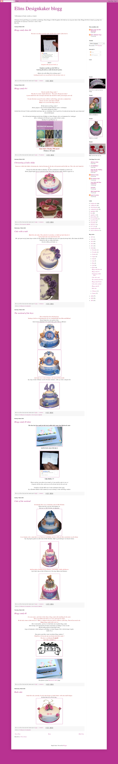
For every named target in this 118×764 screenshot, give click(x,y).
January (94, 293)
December (94, 250)
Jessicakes (93, 187)
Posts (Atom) (24, 736)
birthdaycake (22, 306)
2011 (92, 246)
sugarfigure (93, 211)
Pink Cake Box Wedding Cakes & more (96, 170)
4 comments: (41, 604)
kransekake (93, 222)
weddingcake (93, 205)
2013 (92, 241)
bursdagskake (28, 306)
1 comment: (41, 80)
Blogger (65, 745)
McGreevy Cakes (94, 162)
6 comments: (41, 222)
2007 (92, 300)
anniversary (93, 221)
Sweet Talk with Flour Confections (96, 183)
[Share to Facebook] (51, 81)
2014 (92, 239)
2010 (92, 248)
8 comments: (41, 684)
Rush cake (18, 692)
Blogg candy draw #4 (22, 30)
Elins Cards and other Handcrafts (96, 30)
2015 (92, 237)
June (93, 261)
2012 (92, 243)
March (94, 267)
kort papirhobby (94, 219)
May (93, 263)
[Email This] (46, 81)
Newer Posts (17, 734)
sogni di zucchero (95, 195)
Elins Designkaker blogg (38, 8)
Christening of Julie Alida (24, 162)
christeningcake (22, 224)
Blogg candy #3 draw (22, 421)
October (94, 254)
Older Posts (81, 734)
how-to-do (93, 226)
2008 (92, 298)
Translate (100, 45)
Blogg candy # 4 (20, 88)
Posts (92, 52)
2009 (92, 296)
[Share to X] (49, 81)
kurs (91, 213)
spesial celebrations (95, 230)
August (94, 256)
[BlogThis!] (48, 81)
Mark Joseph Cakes (95, 191)
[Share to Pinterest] (52, 81)
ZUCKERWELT (94, 166)
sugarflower (93, 215)
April (93, 265)
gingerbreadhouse (94, 228)
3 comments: (41, 303)
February (94, 291)
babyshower (93, 224)
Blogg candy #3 (20, 613)
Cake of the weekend (22, 501)
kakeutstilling (94, 217)
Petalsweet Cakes (95, 175)
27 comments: (41, 155)
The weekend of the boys (23, 313)
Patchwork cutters (52, 680)
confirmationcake (94, 209)
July (93, 258)
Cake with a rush (21, 231)
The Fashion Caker (95, 178)
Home (49, 734)
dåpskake (28, 224)
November (94, 252)
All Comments (94, 55)
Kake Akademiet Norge (96, 35)
